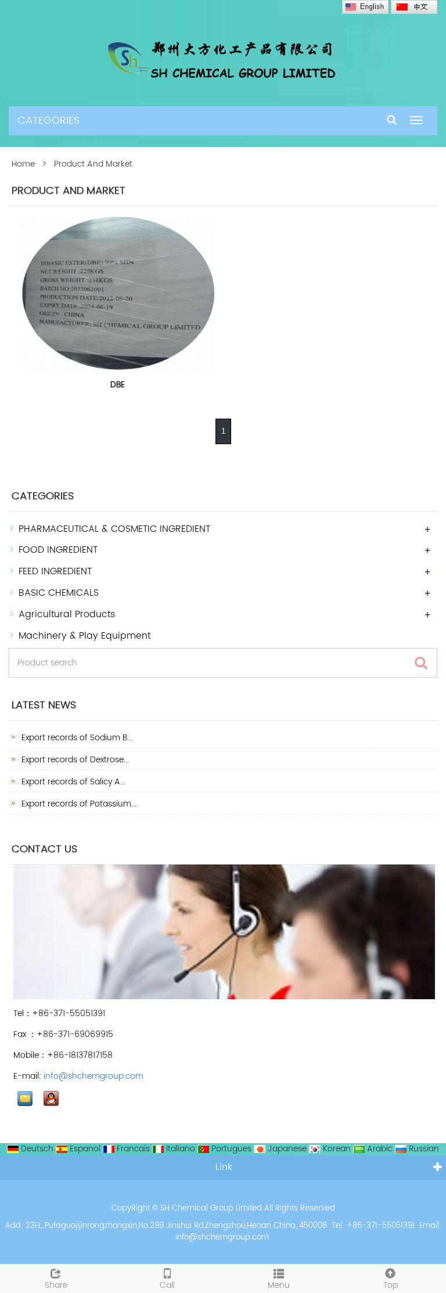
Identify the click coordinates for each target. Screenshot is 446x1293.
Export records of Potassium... (77, 804)
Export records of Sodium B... (75, 737)
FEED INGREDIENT (55, 571)
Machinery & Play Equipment (84, 635)
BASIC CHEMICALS (59, 592)
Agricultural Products (67, 614)
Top (390, 1284)
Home (23, 164)
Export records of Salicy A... (72, 781)
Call (167, 1284)
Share (56, 1284)
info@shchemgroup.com (93, 1076)
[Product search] (421, 663)
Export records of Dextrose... (74, 759)
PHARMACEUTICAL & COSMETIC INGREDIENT (114, 528)
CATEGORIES (48, 120)
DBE (117, 384)
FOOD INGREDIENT (58, 549)
